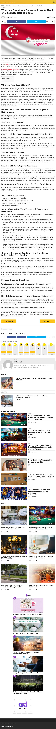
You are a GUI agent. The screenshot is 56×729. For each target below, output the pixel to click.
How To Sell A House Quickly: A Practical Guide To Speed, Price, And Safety (13, 586)
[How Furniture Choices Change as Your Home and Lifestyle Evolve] (14, 515)
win (21, 354)
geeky (32, 354)
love (39, 354)
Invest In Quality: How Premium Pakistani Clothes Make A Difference (34, 379)
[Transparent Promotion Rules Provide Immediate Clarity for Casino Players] (14, 449)
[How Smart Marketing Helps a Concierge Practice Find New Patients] (42, 544)
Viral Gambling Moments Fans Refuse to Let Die (40, 461)
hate (44, 354)
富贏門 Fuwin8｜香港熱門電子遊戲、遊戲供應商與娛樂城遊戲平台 (14, 557)
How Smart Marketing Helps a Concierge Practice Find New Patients (41, 557)
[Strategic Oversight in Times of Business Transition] (28, 664)
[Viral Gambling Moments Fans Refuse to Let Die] (14, 464)
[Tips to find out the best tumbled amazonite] (28, 624)
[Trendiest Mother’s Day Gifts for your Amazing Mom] (28, 605)
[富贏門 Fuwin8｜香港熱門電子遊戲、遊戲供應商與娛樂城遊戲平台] (14, 544)
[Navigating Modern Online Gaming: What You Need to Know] (14, 434)
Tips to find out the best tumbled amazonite (25, 633)
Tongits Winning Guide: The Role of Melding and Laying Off (41, 476)
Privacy (8, 723)
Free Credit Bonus (7, 329)
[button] (54, 2)
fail (26, 354)
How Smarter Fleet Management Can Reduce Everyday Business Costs (26, 653)
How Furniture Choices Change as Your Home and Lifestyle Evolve (12, 528)
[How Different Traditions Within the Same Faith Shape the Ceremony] (42, 573)
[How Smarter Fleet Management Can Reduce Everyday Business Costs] (28, 643)
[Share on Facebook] (16, 21)
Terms (3, 723)
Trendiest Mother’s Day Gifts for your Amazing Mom (28, 614)
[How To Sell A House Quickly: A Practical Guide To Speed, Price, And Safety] (14, 573)
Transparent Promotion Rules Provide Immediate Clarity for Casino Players (40, 447)
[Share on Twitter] (36, 21)
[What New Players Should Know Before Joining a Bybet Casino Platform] (14, 419)
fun (4, 354)
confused (51, 354)
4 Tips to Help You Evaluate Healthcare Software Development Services (31, 396)
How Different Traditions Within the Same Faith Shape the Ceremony (41, 586)
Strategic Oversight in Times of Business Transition (28, 673)
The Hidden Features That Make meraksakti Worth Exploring (39, 492)
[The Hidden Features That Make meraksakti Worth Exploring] (14, 493)
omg (15, 354)
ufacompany (5, 64)
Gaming (3, 8)
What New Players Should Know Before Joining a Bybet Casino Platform (40, 417)
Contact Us (13, 723)
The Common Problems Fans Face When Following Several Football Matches (28, 692)
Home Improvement (5, 526)
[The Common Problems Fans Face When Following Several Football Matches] (28, 683)
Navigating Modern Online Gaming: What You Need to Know (39, 432)
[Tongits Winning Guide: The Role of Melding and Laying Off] (14, 479)
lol (9, 354)
